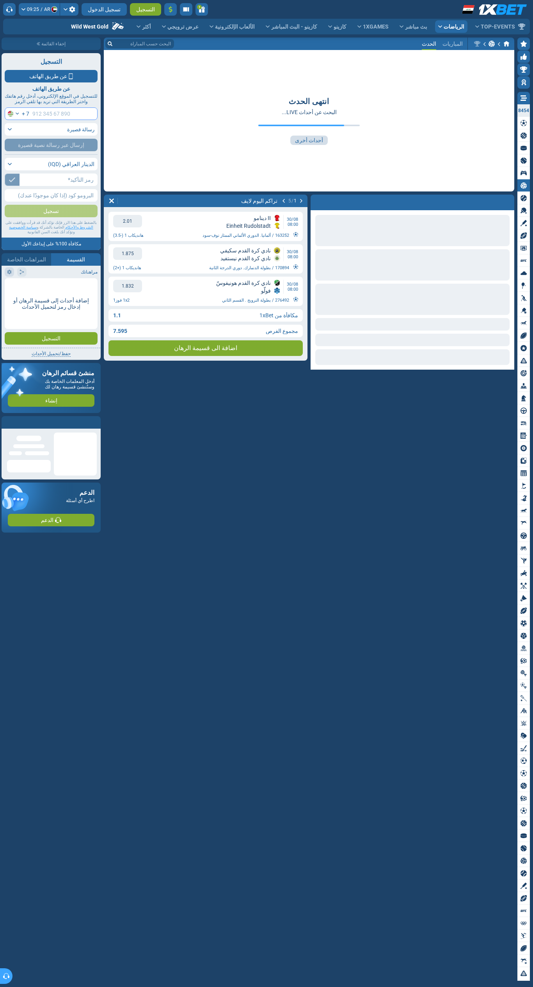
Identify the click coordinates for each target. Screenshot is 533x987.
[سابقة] (508, 201)
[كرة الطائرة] (491, 44)
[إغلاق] (8, 422)
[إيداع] (170, 9)
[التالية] (488, 201)
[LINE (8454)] (506, 44)
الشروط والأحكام (79, 227)
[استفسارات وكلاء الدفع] (186, 9)
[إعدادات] (69, 9)
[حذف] (318, 201)
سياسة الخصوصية (23, 227)
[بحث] (110, 43)
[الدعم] (9, 9)
